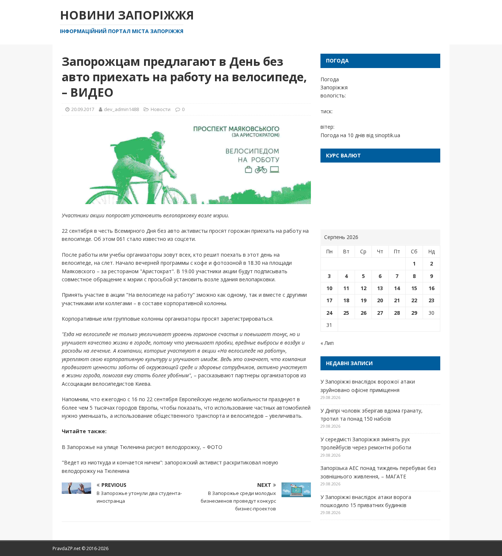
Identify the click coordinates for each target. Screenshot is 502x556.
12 (363, 288)
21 (397, 300)
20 (380, 300)
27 (380, 312)
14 (397, 288)
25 (346, 312)
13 (380, 288)
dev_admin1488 (121, 109)
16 (431, 288)
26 (363, 312)
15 (414, 288)
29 (414, 312)
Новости (161, 109)
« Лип (327, 342)
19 (363, 300)
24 (329, 312)
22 (414, 300)
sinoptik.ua (387, 135)
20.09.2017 (82, 109)
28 (397, 312)
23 (431, 300)
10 (329, 288)
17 (329, 300)
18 (346, 300)
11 (346, 288)
